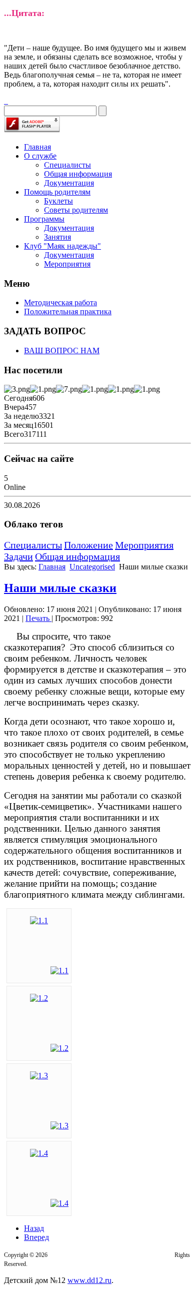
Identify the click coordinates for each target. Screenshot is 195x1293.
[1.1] (39, 920)
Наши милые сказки (60, 587)
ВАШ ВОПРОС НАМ (62, 350)
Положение (88, 544)
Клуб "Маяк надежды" (62, 246)
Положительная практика (68, 311)
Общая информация (78, 174)
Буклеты (58, 201)
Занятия (57, 237)
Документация (69, 183)
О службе (40, 156)
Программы (44, 219)
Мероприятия (67, 264)
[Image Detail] (59, 970)
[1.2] (39, 998)
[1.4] (39, 1153)
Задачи (18, 556)
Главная (37, 147)
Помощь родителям (57, 192)
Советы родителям (76, 210)
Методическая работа (60, 302)
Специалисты (67, 165)
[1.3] (39, 1075)
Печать (39, 618)
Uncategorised (92, 566)
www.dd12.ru (90, 1280)
